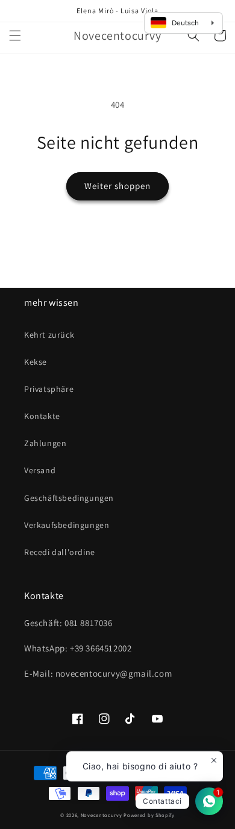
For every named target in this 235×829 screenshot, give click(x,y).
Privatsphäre (49, 388)
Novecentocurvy (101, 815)
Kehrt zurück (49, 334)
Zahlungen (45, 443)
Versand (39, 470)
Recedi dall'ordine (59, 552)
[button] (15, 35)
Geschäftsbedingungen (69, 497)
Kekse (35, 361)
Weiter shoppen (117, 185)
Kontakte (42, 416)
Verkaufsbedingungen (66, 525)
